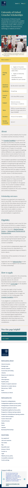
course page (14, 284)
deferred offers (17, 261)
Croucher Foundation (10, 140)
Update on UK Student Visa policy (12, 484)
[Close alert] (23, 479)
